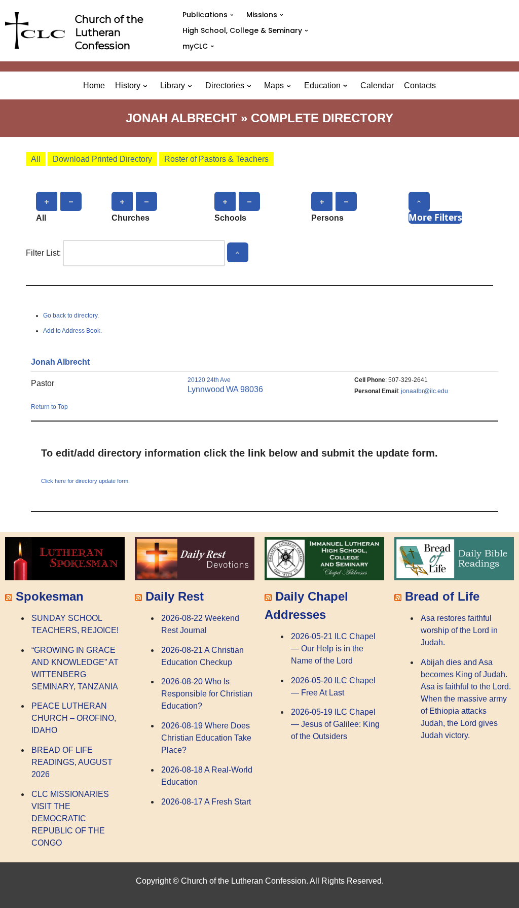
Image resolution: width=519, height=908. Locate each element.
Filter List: (43, 253)
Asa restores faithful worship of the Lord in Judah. (459, 630)
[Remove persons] (346, 202)
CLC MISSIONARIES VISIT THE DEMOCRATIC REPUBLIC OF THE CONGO (70, 818)
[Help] (419, 202)
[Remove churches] (146, 202)
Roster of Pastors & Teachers (216, 159)
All (36, 159)
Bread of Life (442, 596)
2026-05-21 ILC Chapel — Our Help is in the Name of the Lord (333, 648)
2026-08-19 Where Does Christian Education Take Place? (206, 737)
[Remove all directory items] (71, 202)
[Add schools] (225, 202)
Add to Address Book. (72, 330)
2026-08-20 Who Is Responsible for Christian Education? (206, 693)
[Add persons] (321, 202)
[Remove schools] (249, 202)
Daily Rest (174, 596)
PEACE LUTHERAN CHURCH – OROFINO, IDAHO (73, 718)
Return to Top (49, 406)
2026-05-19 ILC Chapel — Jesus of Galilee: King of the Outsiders (335, 724)
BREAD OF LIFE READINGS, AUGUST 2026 (72, 762)
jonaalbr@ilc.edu (424, 391)
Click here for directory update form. (85, 481)
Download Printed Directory (102, 159)
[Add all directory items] (46, 202)
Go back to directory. (71, 315)
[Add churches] (122, 202)
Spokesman (50, 596)
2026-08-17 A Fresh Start (206, 801)
